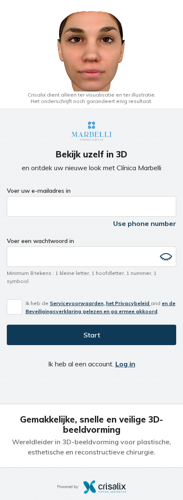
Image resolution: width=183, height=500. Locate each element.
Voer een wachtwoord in (40, 241)
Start (91, 335)
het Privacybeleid (128, 303)
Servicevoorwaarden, (77, 303)
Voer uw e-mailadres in (39, 190)
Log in (125, 364)
